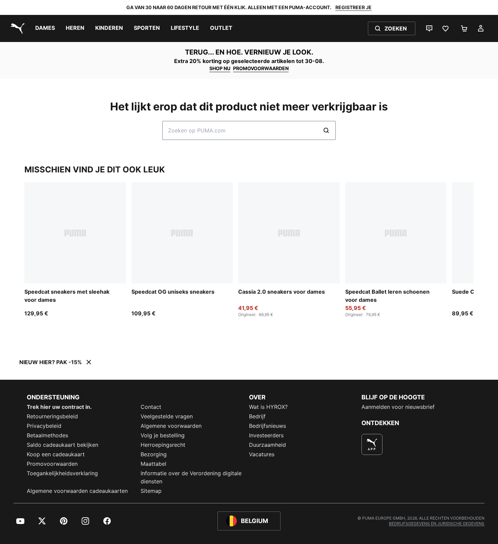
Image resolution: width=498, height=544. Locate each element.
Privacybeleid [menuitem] (44, 425)
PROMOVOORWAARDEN (261, 68)
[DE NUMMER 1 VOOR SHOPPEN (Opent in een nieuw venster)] (371, 444)
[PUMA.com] (16, 28)
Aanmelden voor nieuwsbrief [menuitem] (398, 406)
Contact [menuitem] (151, 406)
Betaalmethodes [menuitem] (47, 435)
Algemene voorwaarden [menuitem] (171, 425)
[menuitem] (45, 28)
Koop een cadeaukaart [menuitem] (56, 454)
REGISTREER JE (353, 7)
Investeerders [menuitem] (266, 435)
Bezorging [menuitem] (154, 454)
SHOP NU (219, 68)
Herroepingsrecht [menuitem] (163, 444)
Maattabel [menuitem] (153, 463)
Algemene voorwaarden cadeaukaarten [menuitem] (77, 490)
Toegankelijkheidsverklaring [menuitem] (62, 473)
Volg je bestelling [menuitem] (163, 435)
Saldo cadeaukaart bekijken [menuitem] (62, 444)
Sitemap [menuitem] (151, 490)
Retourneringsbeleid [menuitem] (52, 416)
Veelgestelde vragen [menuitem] (167, 416)
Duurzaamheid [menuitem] (267, 444)
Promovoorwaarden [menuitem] (52, 463)
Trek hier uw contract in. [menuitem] (59, 406)
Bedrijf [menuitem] (257, 416)
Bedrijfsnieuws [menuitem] (267, 425)
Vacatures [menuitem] (261, 454)
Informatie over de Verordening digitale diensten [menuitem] (191, 477)
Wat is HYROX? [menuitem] (268, 406)
